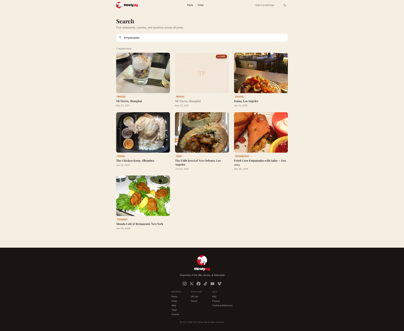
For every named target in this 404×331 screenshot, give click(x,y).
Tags (174, 309)
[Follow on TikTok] (205, 284)
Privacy (216, 301)
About (194, 301)
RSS (214, 296)
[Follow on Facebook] (198, 284)
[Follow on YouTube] (212, 284)
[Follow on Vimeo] (219, 284)
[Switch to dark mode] (285, 5)
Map (174, 305)
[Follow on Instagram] (185, 284)
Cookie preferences (222, 305)
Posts (190, 5)
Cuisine (175, 314)
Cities (201, 5)
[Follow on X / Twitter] (191, 284)
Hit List (194, 296)
